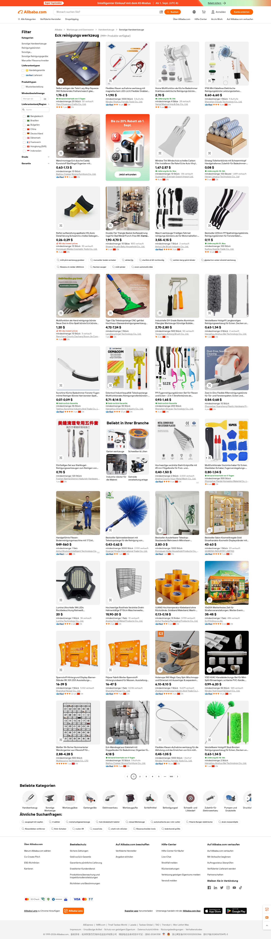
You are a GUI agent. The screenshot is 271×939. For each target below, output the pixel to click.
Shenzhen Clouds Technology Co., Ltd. (223, 101)
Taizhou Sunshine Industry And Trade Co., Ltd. (78, 409)
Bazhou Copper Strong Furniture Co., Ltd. (76, 174)
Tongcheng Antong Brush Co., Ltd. (172, 334)
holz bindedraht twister (109, 822)
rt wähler (56, 822)
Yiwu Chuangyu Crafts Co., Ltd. (71, 104)
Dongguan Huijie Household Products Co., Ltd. (177, 551)
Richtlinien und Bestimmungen (85, 883)
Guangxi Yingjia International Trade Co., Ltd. (126, 551)
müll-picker (120, 267)
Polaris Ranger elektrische (201, 822)
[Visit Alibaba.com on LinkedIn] (215, 887)
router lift (79, 829)
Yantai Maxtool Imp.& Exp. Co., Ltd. (171, 104)
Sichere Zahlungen (79, 851)
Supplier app (131, 911)
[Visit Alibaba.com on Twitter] (222, 887)
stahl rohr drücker (119, 829)
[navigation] (35, 403)
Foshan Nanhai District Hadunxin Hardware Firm (78, 478)
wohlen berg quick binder (184, 260)
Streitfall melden (170, 862)
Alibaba (58, 29)
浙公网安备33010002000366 (186, 934)
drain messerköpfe (230, 822)
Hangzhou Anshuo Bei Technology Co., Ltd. (226, 334)
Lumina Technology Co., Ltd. (70, 621)
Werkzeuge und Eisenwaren (80, 29)
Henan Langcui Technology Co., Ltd (222, 176)
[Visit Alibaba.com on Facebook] (209, 887)
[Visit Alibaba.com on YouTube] (234, 887)
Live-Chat (166, 856)
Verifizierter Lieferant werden (221, 868)
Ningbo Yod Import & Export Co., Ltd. (222, 691)
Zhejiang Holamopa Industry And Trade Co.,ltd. (177, 691)
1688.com (100, 924)
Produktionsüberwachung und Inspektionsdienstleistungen (85, 876)
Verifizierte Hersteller (126, 851)
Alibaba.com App (192, 911)
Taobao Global (146, 924)
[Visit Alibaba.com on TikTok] (240, 887)
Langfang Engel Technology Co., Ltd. (123, 334)
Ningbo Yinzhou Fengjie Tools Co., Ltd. (124, 101)
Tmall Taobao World (117, 924)
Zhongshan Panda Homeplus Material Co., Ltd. (227, 481)
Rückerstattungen (170, 868)
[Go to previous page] (127, 776)
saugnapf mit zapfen (34, 822)
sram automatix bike (144, 267)
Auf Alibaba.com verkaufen (220, 851)
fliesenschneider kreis (146, 829)
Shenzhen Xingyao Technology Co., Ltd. (174, 409)
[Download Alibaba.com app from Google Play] (236, 911)
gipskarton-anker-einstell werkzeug (220, 260)
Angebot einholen (124, 856)
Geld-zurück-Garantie (80, 856)
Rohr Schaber (60, 829)
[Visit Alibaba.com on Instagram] (228, 887)
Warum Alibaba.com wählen (37, 851)
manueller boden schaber (104, 260)
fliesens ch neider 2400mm (72, 267)
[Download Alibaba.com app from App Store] (213, 911)
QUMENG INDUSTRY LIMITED (219, 551)
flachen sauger (99, 267)
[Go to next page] (177, 776)
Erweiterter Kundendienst (82, 868)
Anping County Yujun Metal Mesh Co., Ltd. (175, 478)
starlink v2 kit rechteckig (153, 260)
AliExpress (88, 924)
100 (171, 776)
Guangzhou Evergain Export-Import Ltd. (174, 176)
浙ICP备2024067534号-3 (215, 934)
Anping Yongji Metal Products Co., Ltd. (124, 621)
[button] (161, 12)
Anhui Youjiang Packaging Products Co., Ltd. (176, 621)
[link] (267, 909)
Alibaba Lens (30, 911)
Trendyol (166, 924)
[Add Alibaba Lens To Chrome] (73, 911)
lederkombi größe (172, 829)
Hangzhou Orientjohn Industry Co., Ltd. (124, 409)
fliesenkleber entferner (35, 829)
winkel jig (129, 260)
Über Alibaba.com (33, 844)
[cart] (204, 12)
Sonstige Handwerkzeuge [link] (131, 29)
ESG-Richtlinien (31, 862)
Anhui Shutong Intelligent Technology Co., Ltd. (78, 551)
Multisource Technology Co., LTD (72, 760)
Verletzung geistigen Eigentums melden (181, 874)
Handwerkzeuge (106, 29)
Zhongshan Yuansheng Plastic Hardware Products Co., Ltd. (227, 406)
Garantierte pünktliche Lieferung (86, 862)
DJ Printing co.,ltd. (214, 621)
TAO (157, 924)
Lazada (133, 924)
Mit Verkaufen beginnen (219, 856)
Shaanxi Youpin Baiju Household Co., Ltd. (125, 246)
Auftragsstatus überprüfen (220, 862)
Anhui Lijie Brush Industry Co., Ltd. (172, 246)
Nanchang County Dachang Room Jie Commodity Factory (78, 336)
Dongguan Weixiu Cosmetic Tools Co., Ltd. (76, 249)
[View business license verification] (163, 934)
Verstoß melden (169, 880)
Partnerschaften (215, 874)
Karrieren (28, 868)
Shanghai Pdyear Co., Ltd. (68, 691)
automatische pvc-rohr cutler (167, 822)
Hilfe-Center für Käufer (173, 851)
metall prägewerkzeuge (79, 822)
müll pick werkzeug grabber (72, 260)
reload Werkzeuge (137, 822)
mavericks (97, 829)
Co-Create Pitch (32, 856)
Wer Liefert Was (181, 924)
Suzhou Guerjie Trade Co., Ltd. (219, 249)
